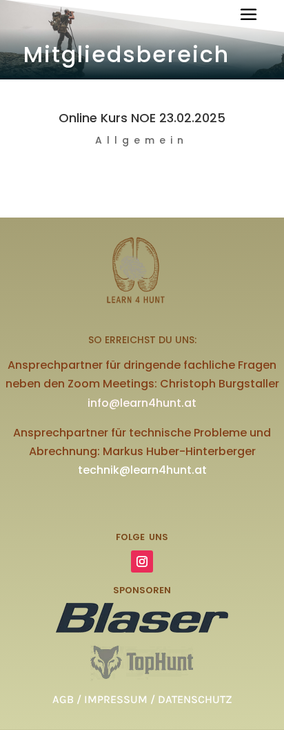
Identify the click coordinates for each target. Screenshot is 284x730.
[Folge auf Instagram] (142, 561)
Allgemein (141, 140)
